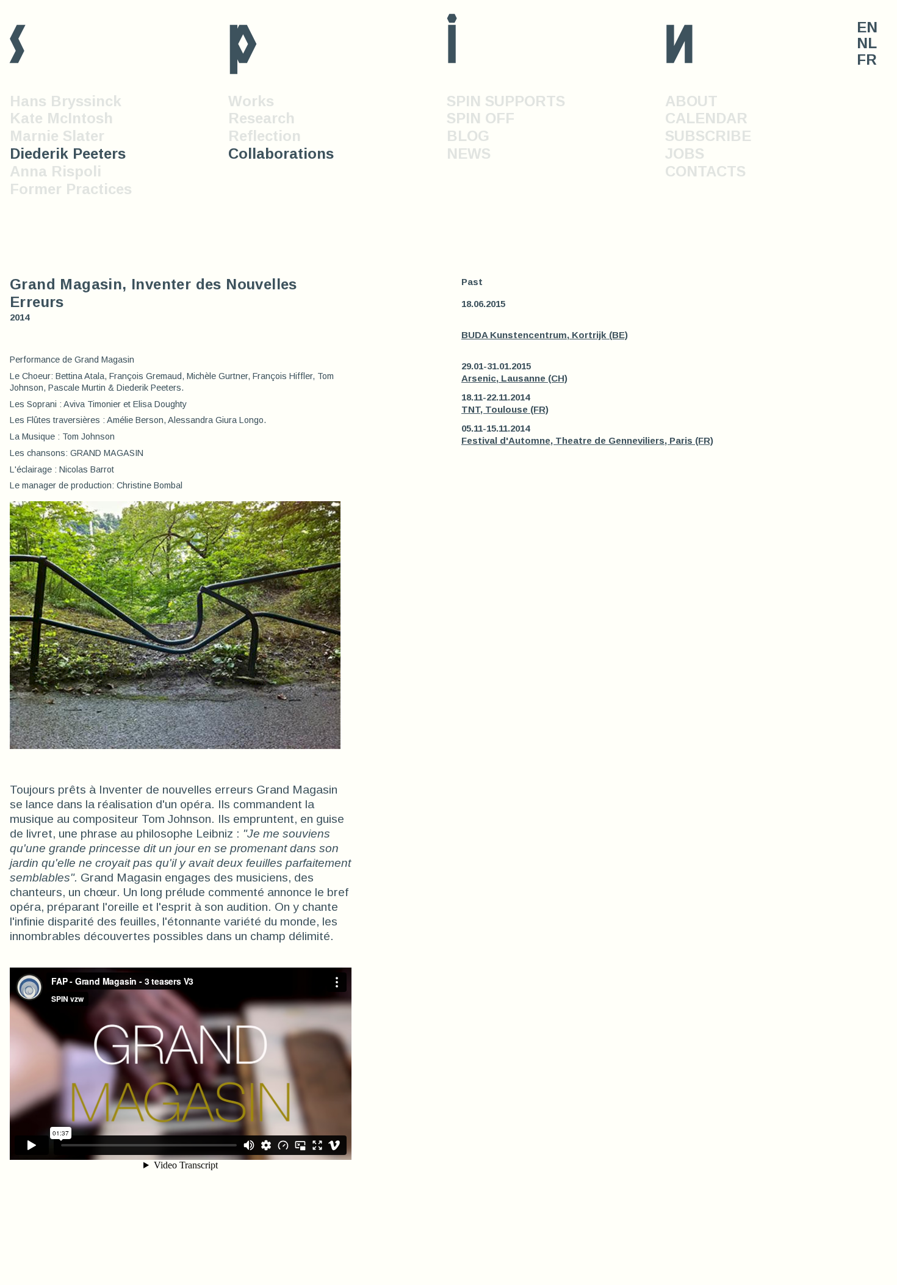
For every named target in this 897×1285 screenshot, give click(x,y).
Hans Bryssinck (65, 101)
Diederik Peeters (68, 153)
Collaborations (281, 153)
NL (867, 43)
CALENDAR (706, 118)
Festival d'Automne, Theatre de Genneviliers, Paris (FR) (587, 440)
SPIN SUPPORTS (506, 101)
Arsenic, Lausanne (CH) (514, 378)
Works (251, 101)
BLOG (468, 136)
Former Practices (71, 189)
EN (867, 27)
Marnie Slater (57, 136)
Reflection (264, 136)
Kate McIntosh (61, 118)
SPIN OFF (480, 118)
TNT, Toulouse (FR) (505, 409)
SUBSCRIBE (708, 136)
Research (261, 118)
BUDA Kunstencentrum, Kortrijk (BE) (544, 335)
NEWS (469, 153)
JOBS (684, 153)
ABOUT (691, 101)
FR (867, 60)
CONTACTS (705, 171)
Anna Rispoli (55, 171)
